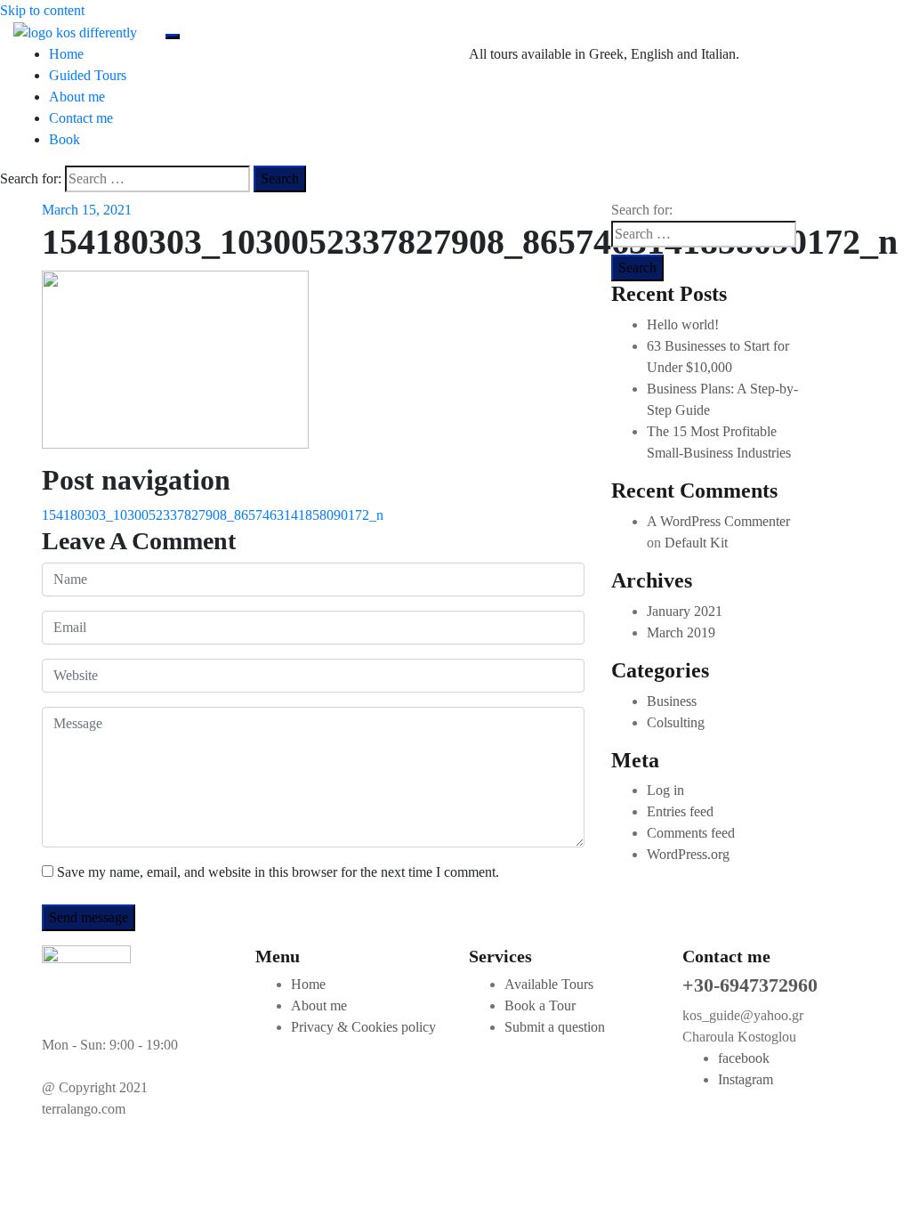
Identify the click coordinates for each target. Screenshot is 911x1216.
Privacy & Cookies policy (363, 1026)
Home (66, 53)
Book (64, 139)
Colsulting (676, 722)
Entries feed (680, 811)
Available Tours (548, 984)
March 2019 (681, 632)
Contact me (81, 118)
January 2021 (684, 611)
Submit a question (554, 1026)
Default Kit (696, 542)
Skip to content (42, 10)
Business (672, 701)
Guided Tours (87, 75)
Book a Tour (540, 1005)
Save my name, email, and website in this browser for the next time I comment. (278, 872)
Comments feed (691, 832)
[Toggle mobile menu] (172, 36)
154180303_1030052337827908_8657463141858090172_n (212, 515)
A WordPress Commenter (718, 521)
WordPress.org (688, 854)
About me (77, 96)
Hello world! (683, 324)
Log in (665, 790)
